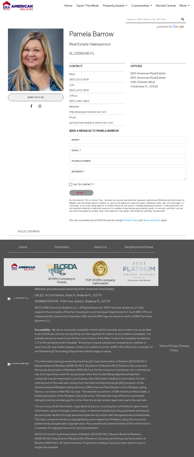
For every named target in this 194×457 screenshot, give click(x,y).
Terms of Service (151, 220)
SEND (80, 192)
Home (68, 6)
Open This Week (87, 6)
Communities (142, 7)
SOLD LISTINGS (29, 231)
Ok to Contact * (84, 184)
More (185, 7)
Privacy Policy (131, 220)
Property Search (115, 7)
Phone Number (81, 161)
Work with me (36, 97)
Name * (76, 139)
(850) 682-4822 (79, 101)
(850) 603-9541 (79, 79)
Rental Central (166, 6)
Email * (76, 150)
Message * (78, 171)
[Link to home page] (20, 5)
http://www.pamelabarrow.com (87, 111)
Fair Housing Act (81, 312)
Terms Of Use (168, 346)
